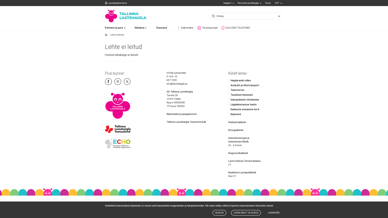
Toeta (268, 3)
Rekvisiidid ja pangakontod (181, 114)
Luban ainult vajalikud (246, 212)
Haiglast (227, 3)
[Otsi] (278, 16)
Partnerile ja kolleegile (248, 3)
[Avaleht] (125, 16)
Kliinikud (139, 27)
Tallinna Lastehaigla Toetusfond (186, 122)
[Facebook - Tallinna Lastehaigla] (108, 81)
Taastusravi (237, 90)
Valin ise (219, 212)
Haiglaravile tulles (241, 80)
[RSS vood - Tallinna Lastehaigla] (127, 81)
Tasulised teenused (242, 94)
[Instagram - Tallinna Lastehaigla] (117, 81)
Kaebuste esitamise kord (245, 109)
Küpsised (236, 114)
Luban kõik (273, 212)
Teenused (161, 27)
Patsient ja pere (114, 27)
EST (277, 3)
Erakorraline (187, 27)
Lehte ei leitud (117, 35)
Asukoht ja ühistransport (245, 85)
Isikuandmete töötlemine (245, 99)
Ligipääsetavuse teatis (244, 104)
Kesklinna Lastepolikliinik (242, 172)
